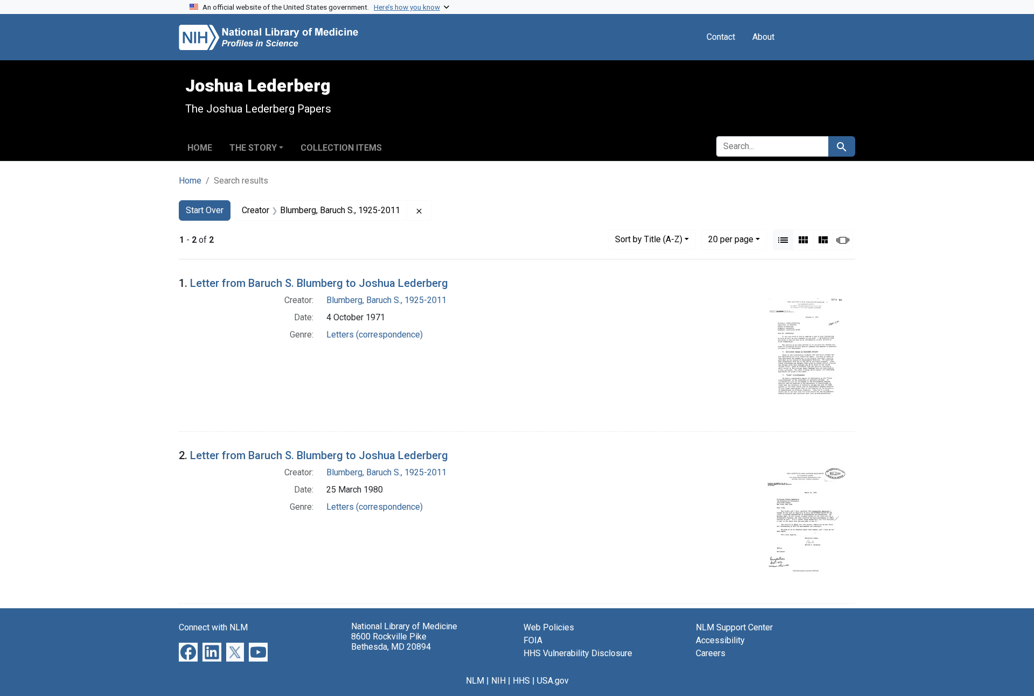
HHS (521, 681)
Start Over (204, 210)
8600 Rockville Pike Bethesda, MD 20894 (391, 641)
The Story (253, 148)
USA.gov (553, 681)
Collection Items (341, 148)
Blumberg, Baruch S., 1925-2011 (386, 300)
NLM (475, 681)
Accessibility (720, 640)
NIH (498, 681)
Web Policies (548, 627)
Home (199, 148)
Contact (721, 37)
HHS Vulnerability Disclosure (577, 653)
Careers (710, 653)
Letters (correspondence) (374, 334)
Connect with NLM (213, 627)
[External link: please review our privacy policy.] (188, 651)
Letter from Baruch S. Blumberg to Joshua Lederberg (319, 283)
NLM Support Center (734, 627)
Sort (648, 239)
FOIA (532, 640)
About (763, 37)
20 (730, 239)
